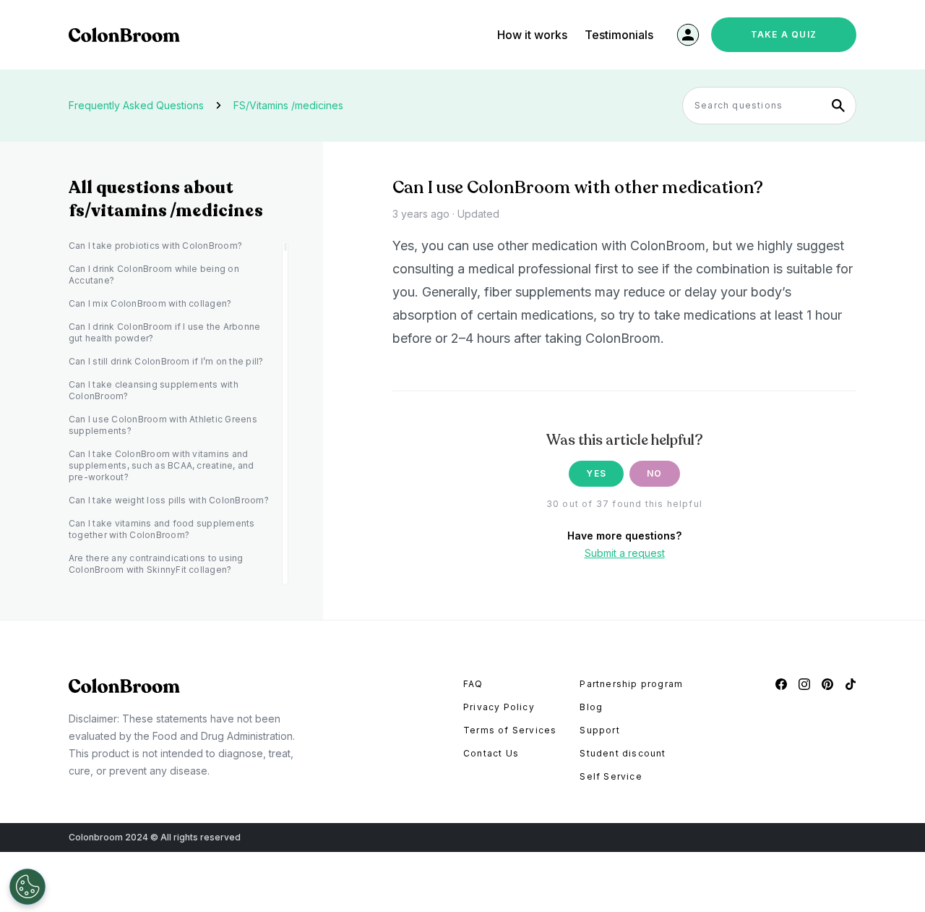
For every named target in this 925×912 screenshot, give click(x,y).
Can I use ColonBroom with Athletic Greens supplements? (163, 425)
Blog (591, 707)
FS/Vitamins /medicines (288, 105)
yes (596, 473)
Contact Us (491, 753)
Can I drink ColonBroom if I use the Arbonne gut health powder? (164, 332)
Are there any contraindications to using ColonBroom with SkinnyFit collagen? (156, 564)
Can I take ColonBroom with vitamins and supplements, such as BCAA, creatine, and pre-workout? (161, 465)
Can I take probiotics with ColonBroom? (155, 245)
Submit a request (625, 553)
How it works (532, 34)
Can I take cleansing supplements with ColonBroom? (153, 390)
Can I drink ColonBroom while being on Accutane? (154, 274)
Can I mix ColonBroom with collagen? (150, 303)
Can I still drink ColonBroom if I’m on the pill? (166, 361)
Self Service (611, 776)
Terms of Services (509, 730)
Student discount (623, 753)
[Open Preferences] (27, 887)
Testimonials (619, 34)
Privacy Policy (499, 707)
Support (599, 730)
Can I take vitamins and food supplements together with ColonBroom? (162, 529)
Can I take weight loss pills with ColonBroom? (169, 500)
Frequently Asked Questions (136, 105)
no (654, 473)
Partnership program (631, 683)
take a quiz (784, 34)
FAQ (473, 683)
